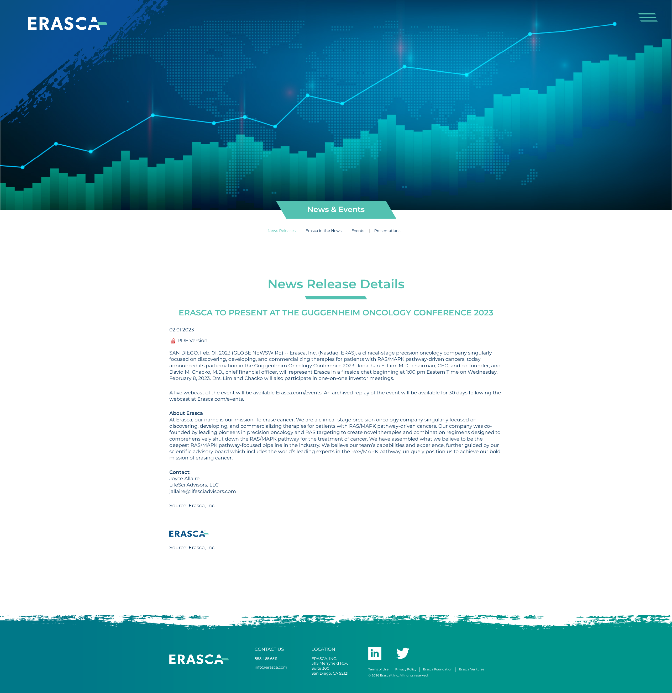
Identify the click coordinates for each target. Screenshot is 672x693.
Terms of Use (378, 669)
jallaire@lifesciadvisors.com (202, 491)
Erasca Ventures (471, 669)
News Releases (282, 231)
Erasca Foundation (438, 669)
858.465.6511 (266, 659)
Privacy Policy (405, 669)
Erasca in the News (324, 231)
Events (358, 231)
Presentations (387, 231)
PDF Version (192, 340)
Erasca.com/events (299, 392)
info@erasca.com (271, 667)
